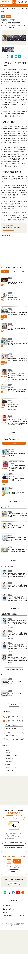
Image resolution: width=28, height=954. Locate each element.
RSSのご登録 (13, 883)
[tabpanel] (14, 37)
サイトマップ (14, 917)
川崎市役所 (7, 753)
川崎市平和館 (8, 761)
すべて (3, 8)
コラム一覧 (14, 704)
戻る (3, 11)
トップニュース (11, 8)
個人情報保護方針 (8, 915)
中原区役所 (7, 750)
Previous (4, 35)
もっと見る (14, 432)
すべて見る (13, 561)
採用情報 (5, 912)
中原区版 (4, 5)
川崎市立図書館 (9, 770)
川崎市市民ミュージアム (11, 756)
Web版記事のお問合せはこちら (14, 739)
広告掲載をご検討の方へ (9, 909)
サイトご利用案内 (19, 915)
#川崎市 (9, 235)
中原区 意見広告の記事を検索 (13, 669)
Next (23, 35)
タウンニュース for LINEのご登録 (13, 842)
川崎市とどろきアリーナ (11, 767)
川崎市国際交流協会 (10, 758)
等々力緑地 (7, 764)
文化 (18, 8)
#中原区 (4, 235)
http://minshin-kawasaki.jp (9, 230)
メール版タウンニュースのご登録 (13, 847)
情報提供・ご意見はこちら (13, 725)
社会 (23, 8)
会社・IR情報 (6, 906)
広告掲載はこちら (10, 732)
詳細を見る (14, 871)
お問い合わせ (15, 900)
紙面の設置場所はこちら (12, 736)
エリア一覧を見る (13, 501)
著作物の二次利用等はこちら (13, 728)
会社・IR (18, 2)
